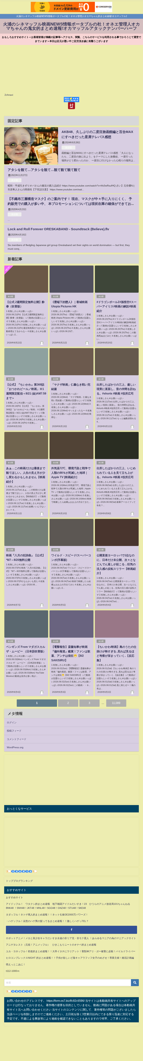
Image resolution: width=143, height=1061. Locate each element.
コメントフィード (16, 739)
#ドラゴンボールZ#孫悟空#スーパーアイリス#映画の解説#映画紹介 (117, 306)
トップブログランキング (19, 881)
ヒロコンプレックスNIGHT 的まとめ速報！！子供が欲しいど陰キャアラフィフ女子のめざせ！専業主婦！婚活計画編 (70, 958)
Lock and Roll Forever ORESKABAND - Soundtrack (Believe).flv (58, 229)
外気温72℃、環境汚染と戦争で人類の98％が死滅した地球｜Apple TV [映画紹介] (71, 472)
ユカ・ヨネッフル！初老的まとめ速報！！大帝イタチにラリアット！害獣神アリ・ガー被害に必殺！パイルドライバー (70, 951)
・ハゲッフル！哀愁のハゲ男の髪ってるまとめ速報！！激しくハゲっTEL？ (47, 921)
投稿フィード (14, 730)
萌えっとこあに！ (15, 964)
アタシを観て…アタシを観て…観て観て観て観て (44, 169)
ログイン (12, 722)
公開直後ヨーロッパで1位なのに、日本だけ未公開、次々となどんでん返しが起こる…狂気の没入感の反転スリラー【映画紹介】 (116, 564)
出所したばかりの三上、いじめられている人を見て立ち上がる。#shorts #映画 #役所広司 (116, 472)
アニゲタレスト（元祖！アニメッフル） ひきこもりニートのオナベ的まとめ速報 (51, 944)
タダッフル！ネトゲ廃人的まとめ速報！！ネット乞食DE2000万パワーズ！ (47, 914)
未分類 (68, 147)
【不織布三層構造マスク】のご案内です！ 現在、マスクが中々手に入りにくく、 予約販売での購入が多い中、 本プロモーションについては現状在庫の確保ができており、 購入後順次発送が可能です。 (70, 204)
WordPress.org (15, 747)
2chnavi (9, 95)
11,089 (116, 703)
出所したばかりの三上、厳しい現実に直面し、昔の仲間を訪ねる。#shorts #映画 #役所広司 (116, 389)
